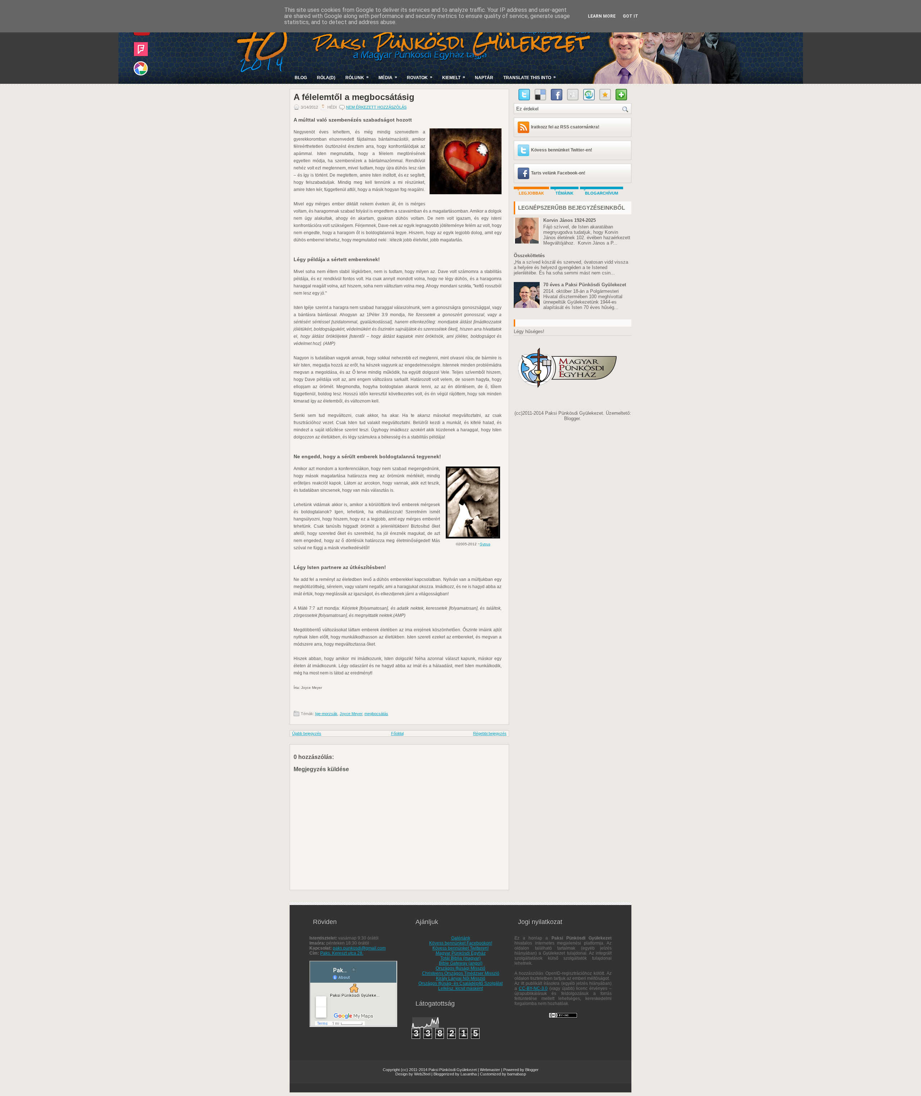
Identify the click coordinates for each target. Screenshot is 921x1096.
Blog (301, 77)
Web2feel (422, 1074)
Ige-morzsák (326, 713)
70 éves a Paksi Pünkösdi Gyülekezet (584, 284)
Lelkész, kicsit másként (460, 988)
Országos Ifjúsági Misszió (460, 968)
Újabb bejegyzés (306, 733)
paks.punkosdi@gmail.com (359, 948)
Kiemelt (453, 77)
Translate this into (529, 77)
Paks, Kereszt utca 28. (341, 953)
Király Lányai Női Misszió (460, 978)
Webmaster (490, 1070)
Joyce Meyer (351, 713)
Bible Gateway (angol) (460, 963)
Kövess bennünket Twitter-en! (561, 150)
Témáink (564, 193)
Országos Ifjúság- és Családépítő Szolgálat (460, 983)
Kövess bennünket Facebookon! (460, 943)
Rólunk (357, 77)
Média (387, 77)
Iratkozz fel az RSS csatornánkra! (565, 126)
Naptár (484, 77)
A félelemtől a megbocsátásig (354, 97)
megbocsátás (376, 713)
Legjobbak (531, 193)
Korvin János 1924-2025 (569, 220)
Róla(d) (326, 77)
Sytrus (485, 544)
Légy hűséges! (529, 331)
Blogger (572, 418)
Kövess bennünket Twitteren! (460, 948)
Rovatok (419, 77)
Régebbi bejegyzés (490, 733)
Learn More (602, 16)
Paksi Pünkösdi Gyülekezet (452, 1070)
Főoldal (397, 733)
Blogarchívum (601, 193)
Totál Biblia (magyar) (460, 958)
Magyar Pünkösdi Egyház (461, 953)
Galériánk (460, 938)
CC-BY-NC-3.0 (533, 988)
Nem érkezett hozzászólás (376, 107)
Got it (630, 16)
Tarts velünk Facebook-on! (558, 173)
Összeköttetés (529, 255)
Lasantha (468, 1074)
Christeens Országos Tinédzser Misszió (460, 973)
